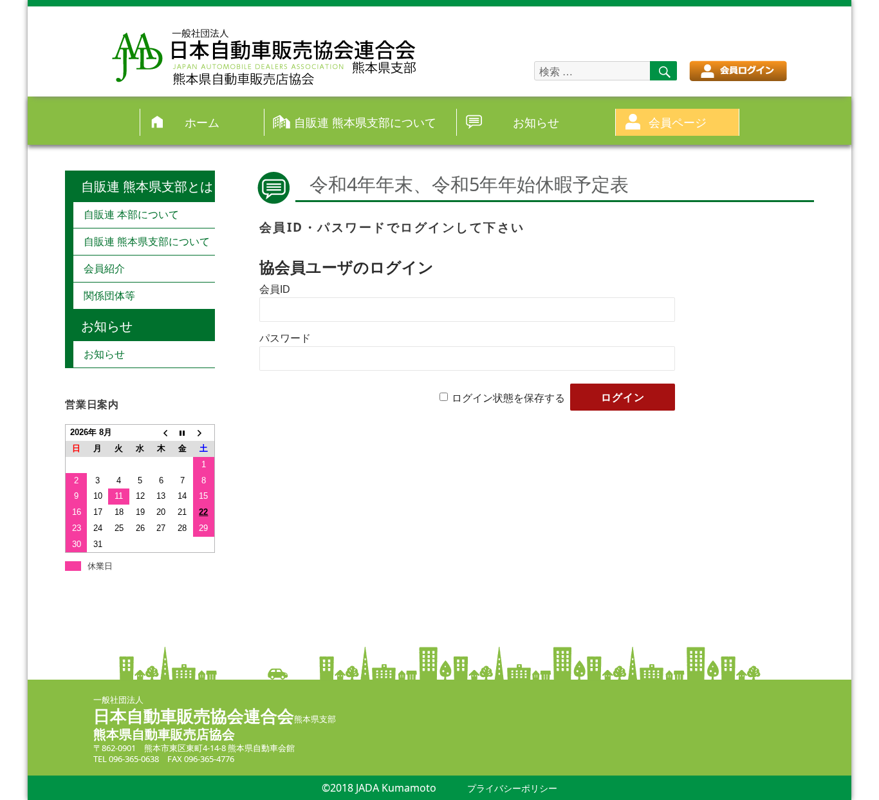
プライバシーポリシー (512, 788)
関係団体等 (109, 295)
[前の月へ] (161, 433)
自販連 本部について (131, 214)
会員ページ (678, 122)
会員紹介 (104, 268)
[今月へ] (182, 433)
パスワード (285, 338)
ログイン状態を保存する (508, 397)
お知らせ (536, 122)
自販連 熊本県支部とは (147, 186)
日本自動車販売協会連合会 (193, 715)
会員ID (274, 289)
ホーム (202, 122)
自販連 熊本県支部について (365, 122)
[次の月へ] (203, 433)
